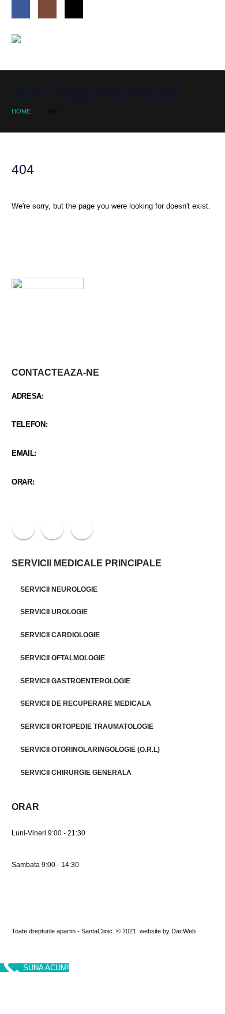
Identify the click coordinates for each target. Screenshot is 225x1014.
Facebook (24, 528)
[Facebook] (21, 9)
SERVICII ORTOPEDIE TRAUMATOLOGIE (86, 726)
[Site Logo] (40, 44)
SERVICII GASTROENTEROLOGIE (75, 680)
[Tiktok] (74, 9)
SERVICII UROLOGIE (54, 611)
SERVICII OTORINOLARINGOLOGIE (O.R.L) (90, 749)
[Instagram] (47, 9)
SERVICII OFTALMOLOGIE (62, 657)
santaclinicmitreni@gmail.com (59, 464)
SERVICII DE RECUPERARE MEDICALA (85, 703)
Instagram (52, 528)
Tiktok (82, 528)
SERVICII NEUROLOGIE (58, 589)
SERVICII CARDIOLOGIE (60, 634)
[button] (203, 44)
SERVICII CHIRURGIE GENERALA (76, 772)
